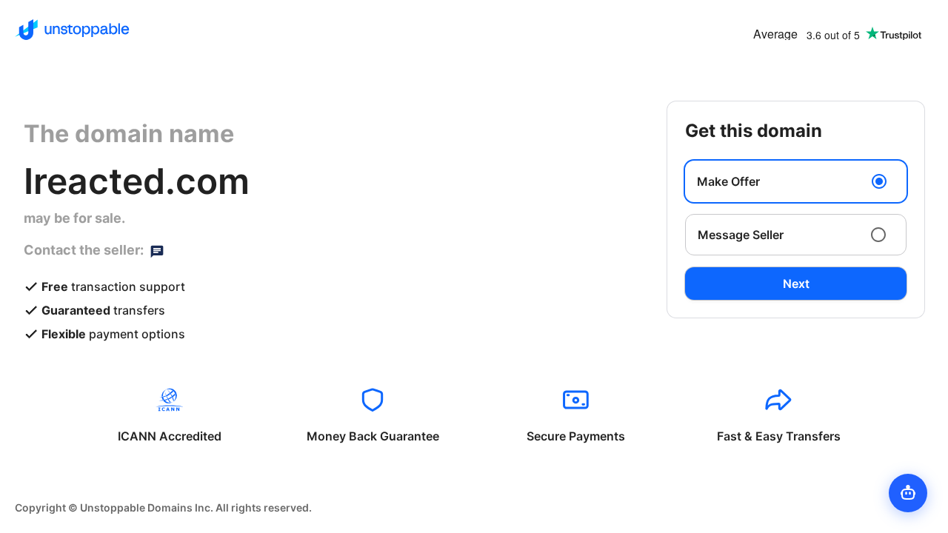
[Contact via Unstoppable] (157, 250)
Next (796, 283)
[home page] (72, 29)
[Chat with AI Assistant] (908, 493)
